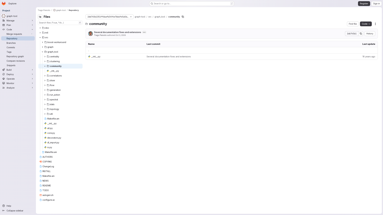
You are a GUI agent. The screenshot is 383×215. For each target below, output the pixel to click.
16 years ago (369, 56)
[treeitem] (60, 28)
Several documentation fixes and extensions (117, 32)
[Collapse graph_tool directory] (42, 52)
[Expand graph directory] (42, 47)
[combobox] (60, 22)
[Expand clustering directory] (45, 61)
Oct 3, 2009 (120, 35)
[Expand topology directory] (45, 109)
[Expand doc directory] (40, 28)
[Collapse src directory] (40, 37)
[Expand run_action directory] (45, 95)
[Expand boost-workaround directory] (42, 42)
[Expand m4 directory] (40, 32)
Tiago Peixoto (100, 35)
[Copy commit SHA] (360, 33)
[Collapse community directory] (45, 66)
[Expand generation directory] (45, 90)
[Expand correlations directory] (45, 75)
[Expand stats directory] (45, 104)
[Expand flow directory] (45, 85)
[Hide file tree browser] (40, 16)
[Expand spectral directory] (45, 99)
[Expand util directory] (45, 114)
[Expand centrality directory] (45, 56)
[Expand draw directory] (45, 80)
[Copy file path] (182, 16)
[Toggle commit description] (144, 32)
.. (88, 50)
